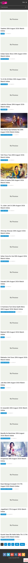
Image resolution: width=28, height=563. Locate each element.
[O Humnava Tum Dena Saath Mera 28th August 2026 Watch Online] (14, 297)
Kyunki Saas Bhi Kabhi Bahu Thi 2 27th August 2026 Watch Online (14, 536)
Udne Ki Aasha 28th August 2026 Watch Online (12, 181)
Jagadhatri (3, 514)
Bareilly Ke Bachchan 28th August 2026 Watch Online (12, 434)
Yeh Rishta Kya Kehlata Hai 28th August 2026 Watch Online (12, 131)
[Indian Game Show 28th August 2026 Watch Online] (14, 44)
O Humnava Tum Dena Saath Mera (8, 311)
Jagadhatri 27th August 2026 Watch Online (13, 510)
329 (17, 544)
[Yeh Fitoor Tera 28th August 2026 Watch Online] (14, 145)
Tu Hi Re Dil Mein (4, 84)
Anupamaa (3, 463)
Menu (24, 2)
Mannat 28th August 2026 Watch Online (12, 333)
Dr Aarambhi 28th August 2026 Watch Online (14, 409)
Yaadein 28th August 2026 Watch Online (12, 30)
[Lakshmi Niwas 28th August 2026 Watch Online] (14, 95)
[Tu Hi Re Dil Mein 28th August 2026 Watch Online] (14, 69)
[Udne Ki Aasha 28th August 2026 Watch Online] (14, 170)
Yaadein (2, 33)
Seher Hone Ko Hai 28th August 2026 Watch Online (14, 257)
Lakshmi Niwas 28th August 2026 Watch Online (12, 106)
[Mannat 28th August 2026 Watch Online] (14, 322)
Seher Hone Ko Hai (4, 261)
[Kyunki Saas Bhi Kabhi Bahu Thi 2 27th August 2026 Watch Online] (14, 525)
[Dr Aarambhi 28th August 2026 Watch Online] (14, 398)
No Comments (8, 33)
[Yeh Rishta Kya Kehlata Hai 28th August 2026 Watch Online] (14, 120)
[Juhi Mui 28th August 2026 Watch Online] (14, 373)
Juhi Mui (2, 387)
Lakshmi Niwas (4, 109)
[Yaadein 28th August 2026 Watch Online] (14, 19)
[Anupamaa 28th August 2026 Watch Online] (14, 449)
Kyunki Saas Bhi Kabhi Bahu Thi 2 (7, 539)
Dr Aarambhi (3, 413)
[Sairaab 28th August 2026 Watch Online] (14, 272)
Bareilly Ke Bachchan (5, 438)
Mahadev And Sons (5, 362)
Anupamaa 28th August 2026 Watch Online (13, 460)
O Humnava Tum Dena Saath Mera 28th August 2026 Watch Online (13, 308)
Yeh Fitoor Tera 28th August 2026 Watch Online (12, 156)
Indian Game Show (4, 58)
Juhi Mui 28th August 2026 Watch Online (13, 384)
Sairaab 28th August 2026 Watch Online (12, 283)
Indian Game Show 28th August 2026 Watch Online (14, 55)
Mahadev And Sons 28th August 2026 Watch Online (14, 359)
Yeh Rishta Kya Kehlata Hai (6, 134)
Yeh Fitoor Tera (4, 160)
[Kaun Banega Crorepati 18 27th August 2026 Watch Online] (14, 474)
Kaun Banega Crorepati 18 (6, 489)
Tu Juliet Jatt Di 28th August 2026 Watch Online (13, 207)
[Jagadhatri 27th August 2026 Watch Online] (14, 499)
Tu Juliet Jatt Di (4, 210)
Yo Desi (10, 557)
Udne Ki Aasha (4, 185)
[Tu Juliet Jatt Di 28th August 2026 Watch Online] (14, 196)
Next (22, 544)
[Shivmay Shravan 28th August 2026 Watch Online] (14, 221)
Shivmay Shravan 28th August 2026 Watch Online (13, 232)
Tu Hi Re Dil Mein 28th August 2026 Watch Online (13, 80)
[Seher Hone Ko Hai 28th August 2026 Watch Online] (14, 246)
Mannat (2, 337)
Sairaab (2, 286)
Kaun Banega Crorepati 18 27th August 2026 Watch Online (11, 485)
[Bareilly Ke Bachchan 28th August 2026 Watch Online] (14, 423)
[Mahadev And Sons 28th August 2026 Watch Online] (14, 348)
